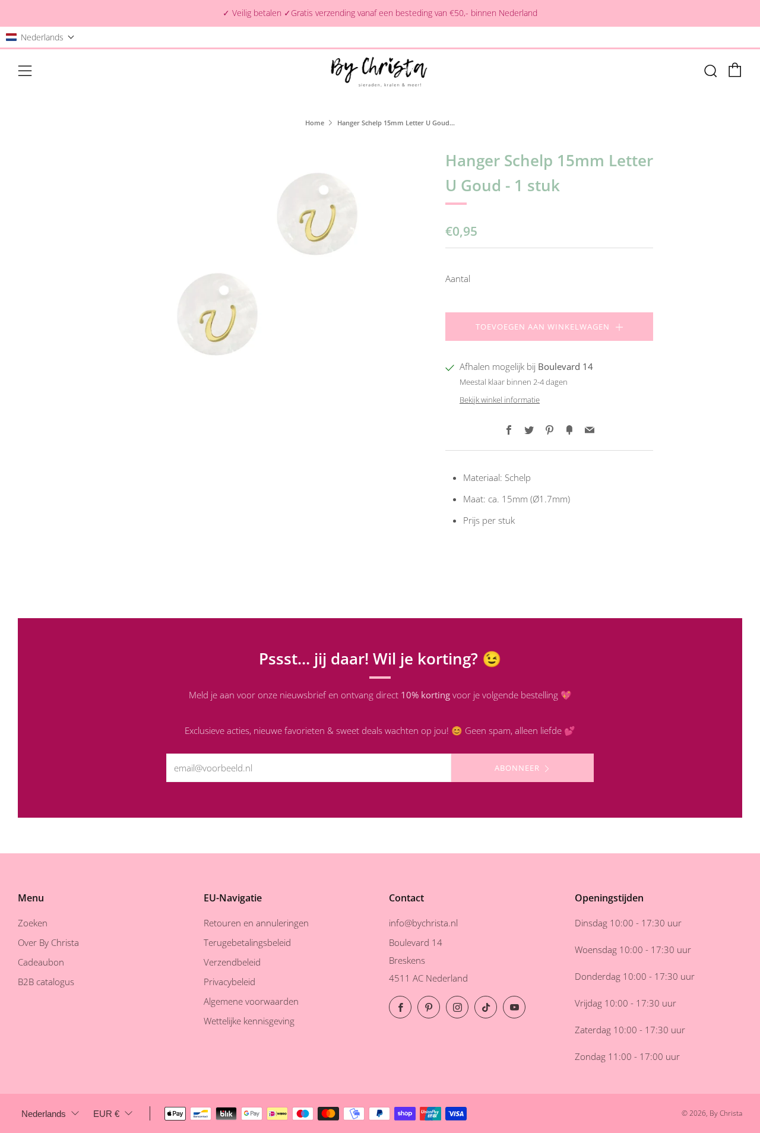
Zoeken (33, 923)
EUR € (106, 1114)
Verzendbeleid (232, 962)
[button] (40, 37)
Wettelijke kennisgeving (249, 1021)
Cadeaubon (41, 962)
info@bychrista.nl (423, 923)
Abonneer (517, 767)
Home (314, 122)
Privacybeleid (229, 982)
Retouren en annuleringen (256, 923)
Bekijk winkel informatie (500, 399)
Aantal (457, 278)
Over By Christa (48, 942)
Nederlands (43, 1114)
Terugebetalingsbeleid (247, 942)
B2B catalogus (46, 982)
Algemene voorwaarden (251, 1001)
